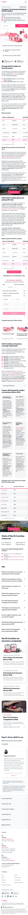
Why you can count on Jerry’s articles (12, 740)
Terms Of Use (18, 877)
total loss (22, 470)
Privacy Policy (18, 880)
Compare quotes (14, 192)
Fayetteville (3, 501)
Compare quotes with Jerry (14, 271)
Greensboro (4, 497)
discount (21, 180)
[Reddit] (16, 896)
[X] (5, 896)
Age (4, 284)
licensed (18, 903)
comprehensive (12, 375)
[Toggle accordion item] (24, 385)
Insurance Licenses (19, 882)
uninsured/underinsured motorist (17, 379)
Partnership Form (6, 866)
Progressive (14, 128)
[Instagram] (2, 896)
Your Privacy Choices (6, 885)
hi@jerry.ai (8, 858)
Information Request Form (7, 865)
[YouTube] (10, 896)
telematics (6, 443)
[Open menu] (25, 2)
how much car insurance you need (15, 559)
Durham (2, 504)
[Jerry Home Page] (4, 2)
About (16, 875)
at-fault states (12, 553)
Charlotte (3, 490)
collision (19, 375)
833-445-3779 (9, 839)
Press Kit (4, 880)
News (3, 877)
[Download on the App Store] (6, 893)
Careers (3, 882)
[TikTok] (13, 896)
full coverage (15, 74)
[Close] (26, 907)
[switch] (24, 291)
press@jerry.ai (11, 860)
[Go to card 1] (12, 266)
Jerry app (12, 840)
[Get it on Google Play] (15, 893)
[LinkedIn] (8, 896)
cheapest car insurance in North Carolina (11, 208)
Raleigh (2, 493)
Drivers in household (19, 284)
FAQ (2, 875)
